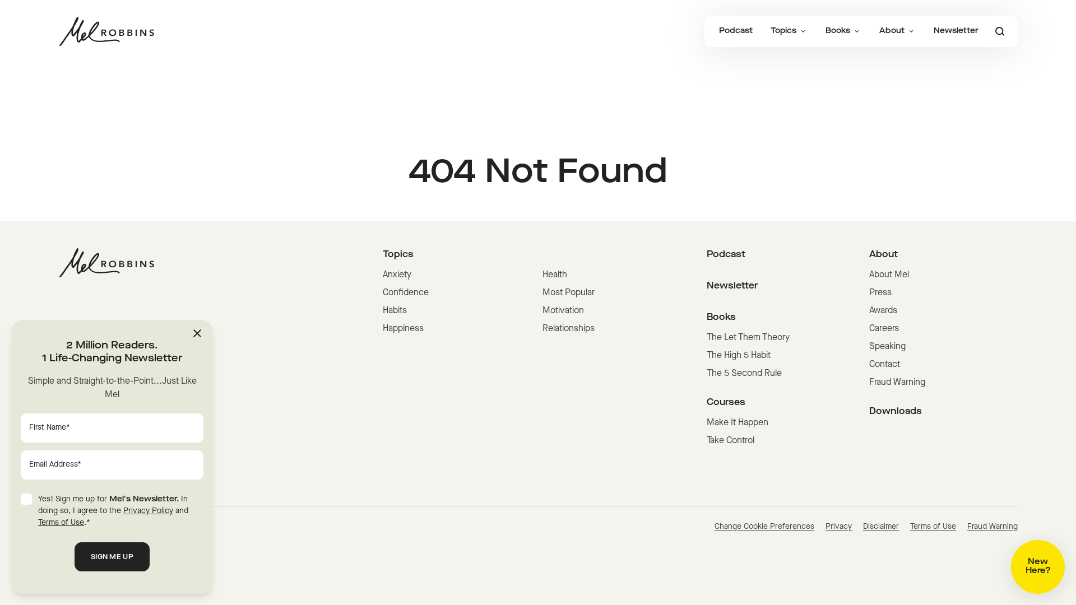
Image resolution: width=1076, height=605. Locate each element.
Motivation (563, 310)
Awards (883, 310)
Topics (783, 31)
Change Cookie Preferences (764, 527)
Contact (884, 364)
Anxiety (397, 275)
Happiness (403, 328)
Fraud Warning (897, 382)
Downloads (895, 411)
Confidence (406, 292)
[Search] (1000, 31)
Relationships (568, 328)
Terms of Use (933, 527)
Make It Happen (737, 422)
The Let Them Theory (748, 337)
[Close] (197, 333)
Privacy (838, 527)
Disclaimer (881, 527)
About (892, 31)
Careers (884, 328)
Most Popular (568, 292)
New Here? (1038, 566)
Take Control (730, 440)
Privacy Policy (148, 511)
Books (837, 31)
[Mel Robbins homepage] (106, 31)
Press (880, 292)
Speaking (887, 346)
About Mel (889, 275)
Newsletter (956, 31)
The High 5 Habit (739, 355)
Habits (395, 310)
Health (554, 275)
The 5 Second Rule (744, 373)
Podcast (736, 31)
